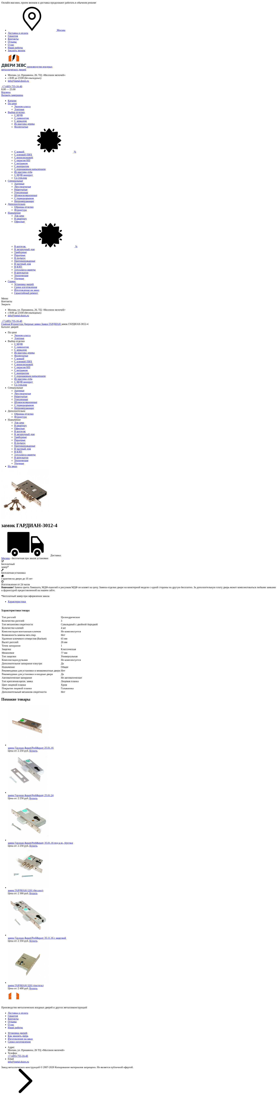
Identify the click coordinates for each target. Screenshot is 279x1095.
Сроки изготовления (25, 287)
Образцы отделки (24, 207)
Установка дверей (24, 284)
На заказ (12, 466)
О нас (11, 44)
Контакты (13, 39)
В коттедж (45, 246)
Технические (21, 275)
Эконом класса (22, 106)
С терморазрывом (24, 198)
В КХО (18, 266)
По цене (12, 103)
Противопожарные (24, 261)
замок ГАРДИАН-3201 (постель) (25, 985)
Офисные (19, 221)
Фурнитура (20, 210)
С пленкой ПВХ (23, 154)
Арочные (19, 183)
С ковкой (45, 151)
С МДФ (18, 115)
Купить (33, 750)
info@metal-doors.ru (18, 81)
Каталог (12, 100)
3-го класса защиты (25, 269)
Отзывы (12, 41)
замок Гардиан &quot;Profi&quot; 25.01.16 (30, 747)
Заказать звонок (16, 50)
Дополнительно (16, 204)
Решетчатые (20, 189)
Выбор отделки (16, 112)
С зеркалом (20, 121)
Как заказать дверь (18, 1036)
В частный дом (22, 264)
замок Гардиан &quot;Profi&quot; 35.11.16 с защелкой (37, 938)
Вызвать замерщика (12, 95)
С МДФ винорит (23, 175)
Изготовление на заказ (26, 290)
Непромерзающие (24, 201)
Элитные (19, 109)
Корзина (5, 92)
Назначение (14, 212)
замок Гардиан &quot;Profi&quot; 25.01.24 (30, 795)
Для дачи (19, 215)
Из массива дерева (24, 124)
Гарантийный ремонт (26, 293)
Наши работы (15, 47)
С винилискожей (23, 157)
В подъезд (19, 258)
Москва (5, 558)
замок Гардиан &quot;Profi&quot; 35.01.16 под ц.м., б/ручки (40, 843)
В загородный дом (24, 249)
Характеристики (17, 601)
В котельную (21, 272)
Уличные (19, 278)
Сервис (12, 281)
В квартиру (20, 218)
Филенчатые (21, 126)
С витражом (21, 163)
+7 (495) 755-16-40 (11, 86)
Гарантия (13, 36)
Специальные (15, 180)
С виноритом (21, 166)
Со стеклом (20, 178)
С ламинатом (21, 118)
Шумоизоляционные (25, 195)
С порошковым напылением (30, 169)
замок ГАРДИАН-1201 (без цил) (25, 890)
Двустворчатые (22, 186)
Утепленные (21, 192)
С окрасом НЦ (22, 160)
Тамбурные (20, 252)
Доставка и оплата (18, 33)
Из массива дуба (23, 172)
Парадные (19, 255)
